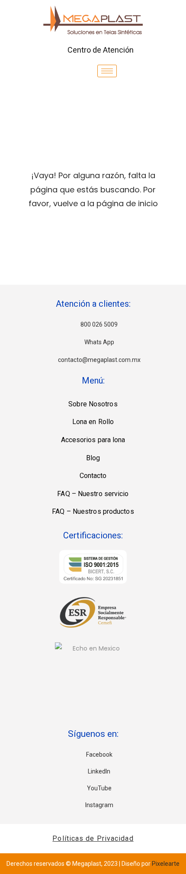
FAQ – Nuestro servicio (92, 494)
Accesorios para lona (93, 440)
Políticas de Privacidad (92, 838)
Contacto (93, 476)
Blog (93, 458)
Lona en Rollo (93, 422)
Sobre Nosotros (92, 404)
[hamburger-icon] (107, 71)
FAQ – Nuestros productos (93, 511)
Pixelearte (166, 863)
